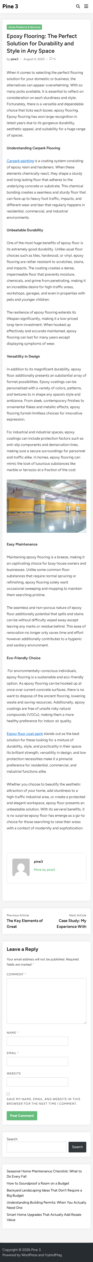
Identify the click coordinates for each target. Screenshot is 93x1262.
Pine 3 (10, 6)
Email (13, 1053)
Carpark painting (20, 161)
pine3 (14, 59)
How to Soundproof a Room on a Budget (38, 1183)
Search (12, 1139)
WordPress (29, 1255)
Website (14, 1073)
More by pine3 (44, 870)
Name (13, 1033)
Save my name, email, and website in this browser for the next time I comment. (43, 1101)
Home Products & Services (24, 27)
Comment (17, 974)
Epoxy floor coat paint (25, 733)
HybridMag (53, 1255)
